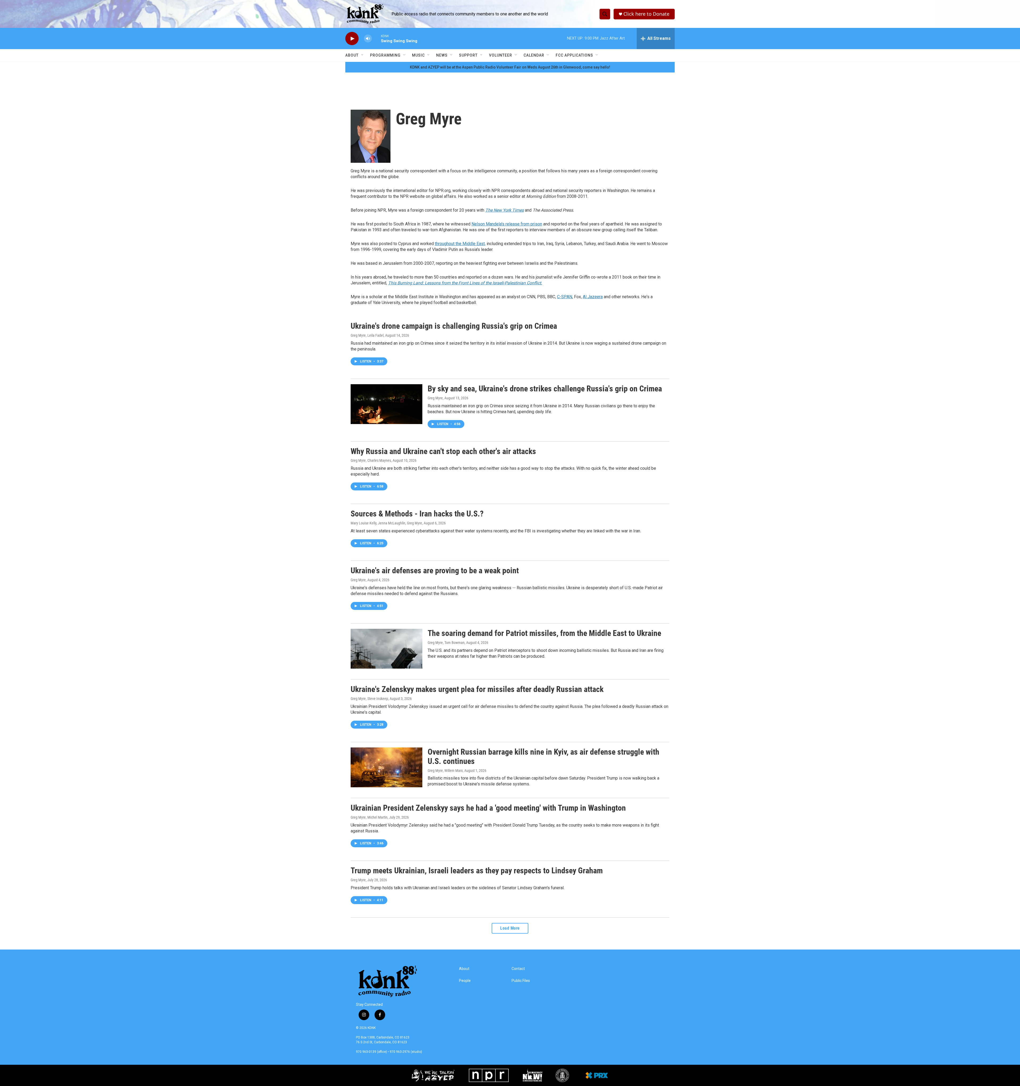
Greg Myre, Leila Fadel (367, 335)
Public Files (521, 981)
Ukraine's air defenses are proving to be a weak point (435, 570)
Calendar (534, 55)
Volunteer (500, 55)
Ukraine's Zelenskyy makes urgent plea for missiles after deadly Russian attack (477, 689)
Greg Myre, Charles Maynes (371, 460)
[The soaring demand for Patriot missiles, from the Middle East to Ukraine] (386, 649)
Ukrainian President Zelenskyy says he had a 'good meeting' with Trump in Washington (488, 808)
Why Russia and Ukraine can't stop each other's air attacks (443, 451)
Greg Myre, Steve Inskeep (369, 698)
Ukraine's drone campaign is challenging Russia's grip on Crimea (454, 326)
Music (418, 55)
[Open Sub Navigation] (362, 55)
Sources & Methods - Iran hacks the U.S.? (417, 513)
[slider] (376, 38)
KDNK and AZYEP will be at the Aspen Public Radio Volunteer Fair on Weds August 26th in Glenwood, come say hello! (510, 67)
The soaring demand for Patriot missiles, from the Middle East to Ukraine (544, 633)
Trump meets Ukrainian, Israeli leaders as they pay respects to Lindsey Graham (477, 870)
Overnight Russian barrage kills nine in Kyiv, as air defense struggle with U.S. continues (543, 756)
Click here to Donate (646, 14)
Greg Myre (435, 398)
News (442, 55)
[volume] (367, 39)
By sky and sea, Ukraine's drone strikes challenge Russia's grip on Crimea (545, 388)
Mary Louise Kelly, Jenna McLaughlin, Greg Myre (386, 523)
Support (468, 55)
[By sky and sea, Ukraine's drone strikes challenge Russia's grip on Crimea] (386, 404)
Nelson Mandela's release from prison (506, 223)
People (465, 981)
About (352, 55)
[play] (352, 39)
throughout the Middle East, (460, 243)
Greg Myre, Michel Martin (369, 817)
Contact (518, 969)
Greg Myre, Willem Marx (445, 770)
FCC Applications (574, 55)
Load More (510, 928)
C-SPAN (564, 296)
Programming (385, 55)
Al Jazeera (593, 296)
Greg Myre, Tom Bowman (446, 642)
